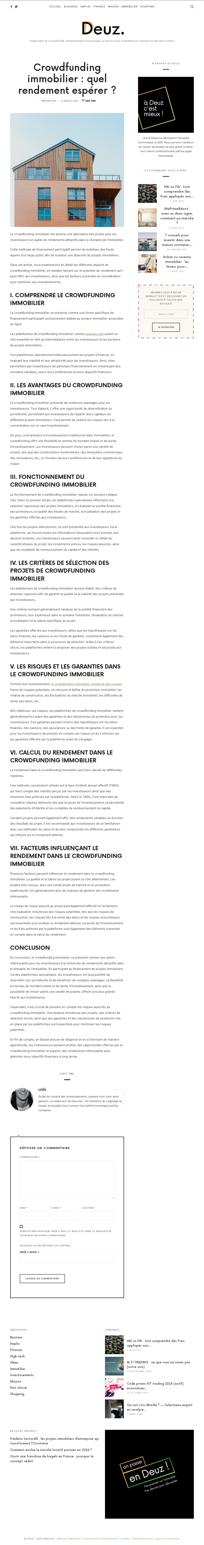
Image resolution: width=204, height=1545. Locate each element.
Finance (16, 1350)
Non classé (18, 1388)
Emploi (15, 1344)
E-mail (56, 1207)
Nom (24, 1207)
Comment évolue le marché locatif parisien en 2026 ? (51, 1450)
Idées (14, 1363)
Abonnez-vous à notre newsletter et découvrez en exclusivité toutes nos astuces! (166, 298)
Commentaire (30, 1157)
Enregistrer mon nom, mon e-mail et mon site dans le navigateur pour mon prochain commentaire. (65, 1233)
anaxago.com (94, 334)
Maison (15, 1382)
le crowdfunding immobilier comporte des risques (86, 684)
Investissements (22, 1375)
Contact (125, 1538)
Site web (88, 1207)
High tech (17, 1356)
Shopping (17, 1394)
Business (16, 1337)
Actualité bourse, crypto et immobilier (156, 1538)
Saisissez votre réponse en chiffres (45, 1245)
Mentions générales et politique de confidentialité (87, 1538)
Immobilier (48, 100)
